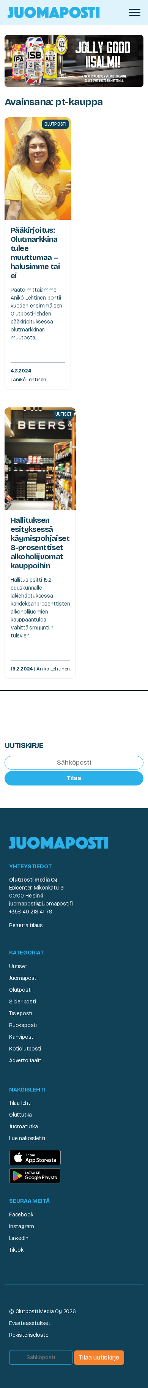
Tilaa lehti (20, 1103)
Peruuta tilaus (26, 925)
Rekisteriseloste (29, 1335)
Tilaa (74, 778)
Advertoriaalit (25, 1060)
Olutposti (20, 990)
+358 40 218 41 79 (30, 912)
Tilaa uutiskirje (99, 1357)
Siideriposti (22, 1001)
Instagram (21, 1226)
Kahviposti (22, 1037)
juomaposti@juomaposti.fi (41, 904)
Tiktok (16, 1250)
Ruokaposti (23, 1025)
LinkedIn (18, 1238)
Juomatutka (23, 1126)
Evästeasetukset (29, 1323)
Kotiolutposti (25, 1049)
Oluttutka (20, 1115)
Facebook (21, 1214)
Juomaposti (23, 978)
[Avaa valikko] (134, 12)
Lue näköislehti (27, 1138)
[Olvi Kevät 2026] (74, 60)
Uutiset (18, 966)
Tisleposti (20, 1013)
